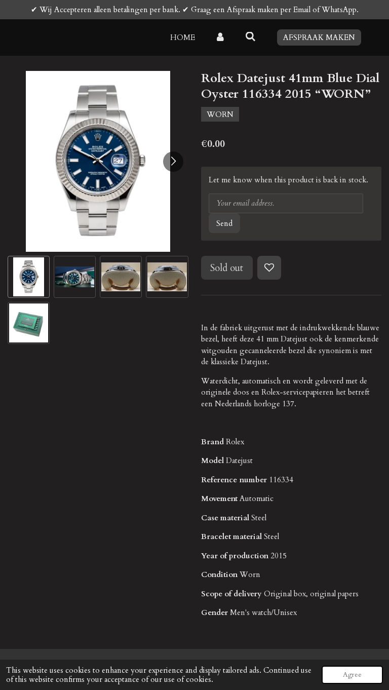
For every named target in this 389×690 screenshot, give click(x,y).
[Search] (250, 37)
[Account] (220, 37)
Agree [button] (352, 674)
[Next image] (173, 161)
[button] (29, 277)
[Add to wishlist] (269, 268)
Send (224, 223)
